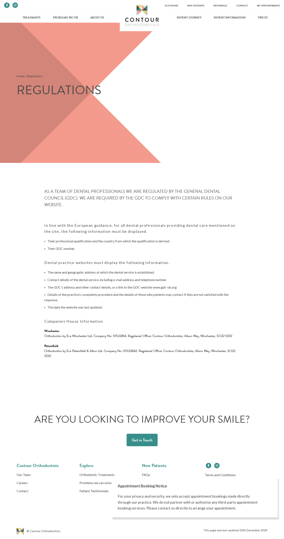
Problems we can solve (95, 483)
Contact (242, 5)
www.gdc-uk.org (165, 287)
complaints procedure (97, 294)
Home (20, 76)
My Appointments (268, 5)
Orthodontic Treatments (97, 475)
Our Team (24, 475)
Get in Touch (142, 440)
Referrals (220, 5)
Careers (22, 483)
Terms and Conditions (220, 475)
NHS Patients (195, 5)
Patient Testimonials (94, 491)
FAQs (146, 475)
